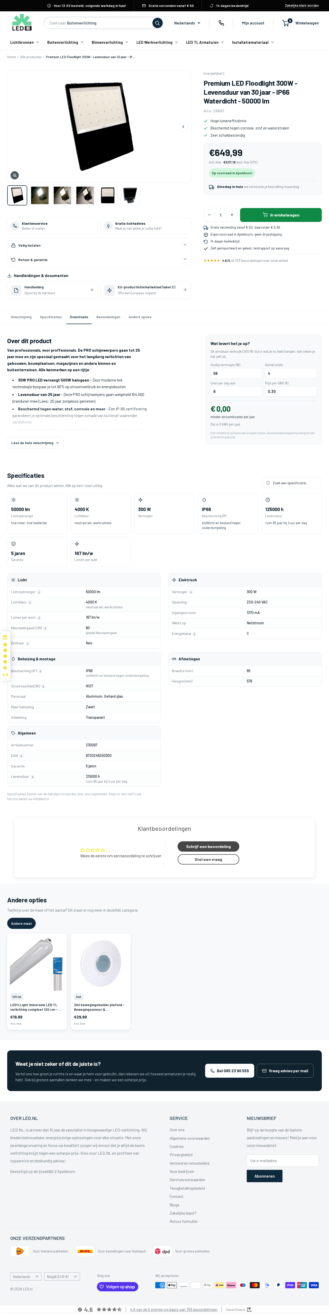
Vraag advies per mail (288, 1070)
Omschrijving (21, 317)
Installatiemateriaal (250, 42)
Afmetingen (189, 658)
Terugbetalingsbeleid (187, 1188)
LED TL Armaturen (202, 42)
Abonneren (264, 1175)
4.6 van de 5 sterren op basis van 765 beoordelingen (173, 1309)
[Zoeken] (157, 23)
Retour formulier (184, 1221)
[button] (5, 656)
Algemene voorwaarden (190, 1138)
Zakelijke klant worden (302, 5)
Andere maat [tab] (21, 923)
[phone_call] (221, 23)
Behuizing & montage (37, 658)
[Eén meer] (231, 215)
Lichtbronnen (22, 42)
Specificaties (51, 317)
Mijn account (253, 23)
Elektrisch (188, 579)
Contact (177, 1196)
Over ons (177, 1129)
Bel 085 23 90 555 (233, 1070)
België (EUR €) (57, 1276)
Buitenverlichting (62, 42)
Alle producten (31, 57)
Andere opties (140, 317)
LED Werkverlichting (154, 42)
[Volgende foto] (183, 127)
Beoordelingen (108, 317)
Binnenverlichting (107, 42)
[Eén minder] (209, 215)
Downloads (79, 317)
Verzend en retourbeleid (189, 1163)
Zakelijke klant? (183, 1213)
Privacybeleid (181, 1154)
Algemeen (27, 733)
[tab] (17, 195)
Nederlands (21, 1276)
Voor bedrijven (182, 1171)
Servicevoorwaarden (187, 1179)
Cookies (177, 1146)
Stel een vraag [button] (208, 859)
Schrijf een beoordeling (208, 846)
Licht (22, 579)
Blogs (174, 1204)
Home (11, 57)
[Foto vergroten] (99, 126)
